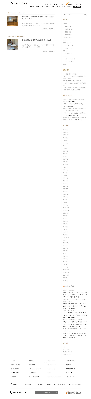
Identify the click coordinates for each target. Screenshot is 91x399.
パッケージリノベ (52, 364)
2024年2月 (65, 186)
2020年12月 (66, 269)
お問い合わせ (47, 392)
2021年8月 (65, 248)
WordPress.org (67, 354)
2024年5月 (65, 178)
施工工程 (65, 23)
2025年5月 (65, 145)
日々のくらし (68, 48)
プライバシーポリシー (39, 384)
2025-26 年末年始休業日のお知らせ (72, 80)
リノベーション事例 (15, 364)
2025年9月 (65, 137)
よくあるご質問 (32, 372)
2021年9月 (65, 245)
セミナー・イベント (70, 59)
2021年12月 (66, 237)
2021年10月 (66, 242)
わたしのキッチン (67, 37)
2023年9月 (65, 196)
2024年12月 (66, 159)
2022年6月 (65, 221)
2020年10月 (66, 275)
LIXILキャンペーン (69, 61)
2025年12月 (66, 134)
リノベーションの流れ (34, 376)
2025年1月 (65, 156)
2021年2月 (65, 264)
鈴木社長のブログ (69, 286)
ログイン (65, 347)
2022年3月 (65, 229)
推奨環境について (27, 384)
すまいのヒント (67, 42)
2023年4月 (65, 205)
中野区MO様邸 (21, 12)
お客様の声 (13, 376)
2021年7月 (65, 250)
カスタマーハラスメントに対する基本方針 (56, 384)
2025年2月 (65, 153)
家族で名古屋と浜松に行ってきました (72, 319)
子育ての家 (68, 364)
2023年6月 (65, 202)
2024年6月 (65, 175)
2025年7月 (65, 140)
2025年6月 (65, 143)
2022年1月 (65, 234)
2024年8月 (65, 170)
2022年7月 (65, 218)
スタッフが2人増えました (69, 310)
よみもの (65, 50)
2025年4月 (65, 148)
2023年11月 (66, 191)
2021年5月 (65, 256)
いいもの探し (68, 53)
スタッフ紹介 (32, 364)
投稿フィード (66, 349)
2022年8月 (65, 215)
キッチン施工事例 (15, 368)
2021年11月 (66, 240)
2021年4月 (65, 258)
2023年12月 (66, 188)
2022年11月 (66, 210)
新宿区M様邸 (68, 34)
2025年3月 (65, 151)
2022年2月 (65, 232)
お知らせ (65, 40)
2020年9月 (65, 277)
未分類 (64, 64)
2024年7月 (65, 172)
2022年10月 (66, 213)
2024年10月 (66, 164)
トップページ (14, 360)
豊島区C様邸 (68, 26)
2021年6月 (65, 253)
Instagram (15, 384)
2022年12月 (66, 207)
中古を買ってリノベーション (54, 376)
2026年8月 (65, 129)
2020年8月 (65, 280)
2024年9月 (65, 167)
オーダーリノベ (51, 360)
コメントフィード (67, 351)
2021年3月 (65, 261)
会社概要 (31, 360)
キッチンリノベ (51, 368)
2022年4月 (65, 226)
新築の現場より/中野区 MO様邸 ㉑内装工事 (36, 40)
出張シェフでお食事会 (68, 290)
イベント (65, 56)
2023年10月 (66, 194)
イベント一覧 (69, 372)
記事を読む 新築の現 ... (48, 28)
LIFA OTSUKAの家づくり (71, 360)
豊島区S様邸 (68, 32)
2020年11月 (66, 272)
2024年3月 (65, 183)
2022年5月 (65, 223)
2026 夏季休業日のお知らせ (70, 74)
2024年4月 (65, 180)
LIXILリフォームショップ (35, 368)
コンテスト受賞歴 (15, 372)
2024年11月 (66, 161)
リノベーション (69, 45)
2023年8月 (65, 199)
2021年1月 (65, 267)
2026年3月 (65, 132)
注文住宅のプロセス (70, 368)
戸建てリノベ (51, 372)
